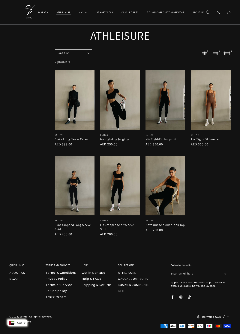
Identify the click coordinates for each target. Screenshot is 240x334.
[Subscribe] (225, 274)
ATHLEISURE (127, 273)
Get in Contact (93, 273)
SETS (121, 291)
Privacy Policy (56, 279)
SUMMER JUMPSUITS (133, 285)
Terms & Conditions (61, 273)
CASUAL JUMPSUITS (133, 279)
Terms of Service (59, 285)
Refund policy (56, 291)
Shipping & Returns (97, 285)
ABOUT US (17, 273)
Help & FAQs (91, 279)
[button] (208, 12)
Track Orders (56, 297)
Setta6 (24, 316)
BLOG (13, 279)
